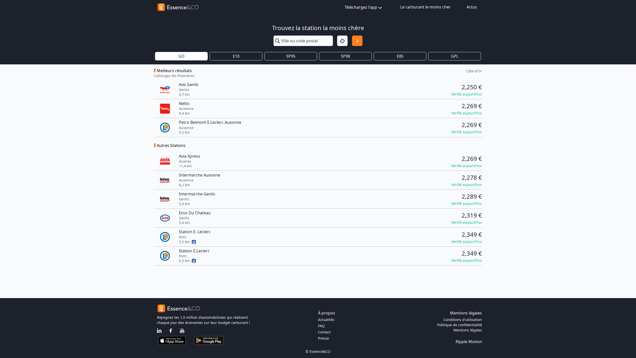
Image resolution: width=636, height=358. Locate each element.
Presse (323, 338)
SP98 (345, 56)
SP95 (290, 56)
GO (181, 56)
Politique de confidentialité (459, 324)
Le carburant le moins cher (425, 7)
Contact (324, 332)
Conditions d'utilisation (462, 319)
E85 (400, 56)
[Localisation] (342, 41)
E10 (236, 56)
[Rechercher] (357, 41)
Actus (472, 7)
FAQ (321, 325)
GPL (454, 56)
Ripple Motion (469, 341)
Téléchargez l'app (361, 7)
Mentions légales (467, 330)
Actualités (326, 319)
